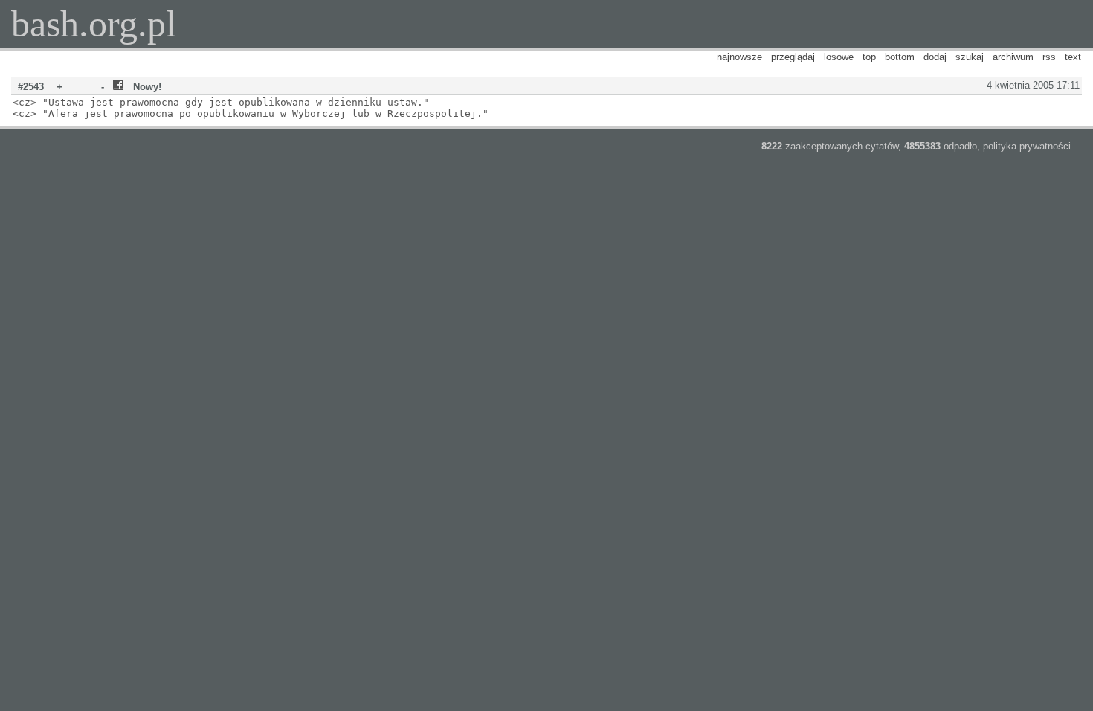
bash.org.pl (93, 24)
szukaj (969, 56)
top (869, 56)
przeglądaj (793, 56)
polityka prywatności (1027, 146)
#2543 (31, 86)
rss (1049, 56)
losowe (839, 56)
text (1073, 56)
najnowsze (739, 56)
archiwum (1013, 56)
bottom (900, 56)
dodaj (935, 56)
